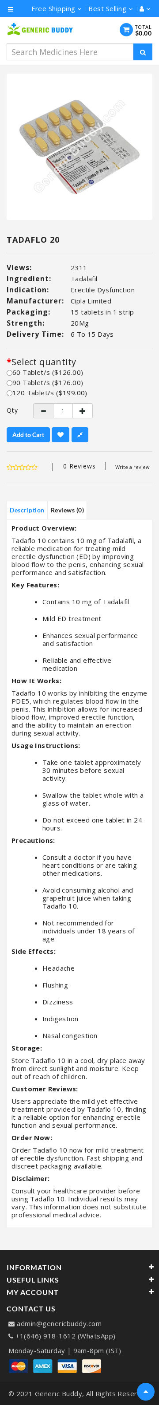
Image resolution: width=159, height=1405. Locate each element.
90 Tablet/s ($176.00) (47, 382)
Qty (12, 410)
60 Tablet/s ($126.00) (47, 372)
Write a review (132, 467)
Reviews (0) (67, 510)
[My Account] (143, 8)
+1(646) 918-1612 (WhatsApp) (65, 1335)
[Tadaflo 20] (79, 147)
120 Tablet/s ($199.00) (49, 393)
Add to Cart (28, 434)
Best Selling (108, 8)
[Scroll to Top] (146, 1392)
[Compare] (80, 434)
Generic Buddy (59, 1393)
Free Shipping (54, 8)
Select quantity (43, 362)
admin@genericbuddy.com (59, 1323)
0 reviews (79, 466)
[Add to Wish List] (60, 434)
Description (27, 510)
